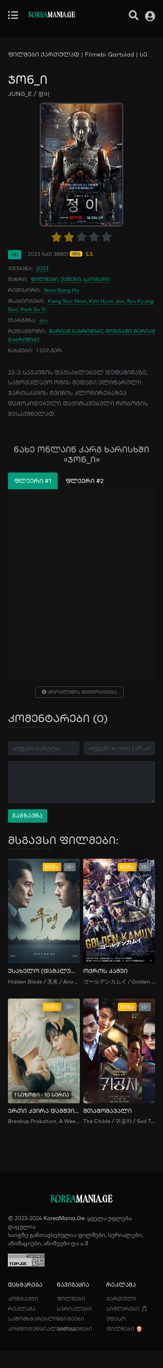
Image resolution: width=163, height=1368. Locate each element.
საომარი (96, 279)
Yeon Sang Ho (61, 290)
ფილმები (44, 279)
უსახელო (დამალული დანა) (44, 971)
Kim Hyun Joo (107, 300)
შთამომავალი (107, 1111)
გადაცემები (74, 1328)
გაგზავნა (27, 815)
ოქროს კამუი (105, 971)
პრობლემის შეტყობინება (81, 692)
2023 (42, 268)
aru (43, 320)
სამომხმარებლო (33, 1318)
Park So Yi (33, 309)
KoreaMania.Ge (63, 1218)
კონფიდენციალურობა (42, 1328)
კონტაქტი (23, 1298)
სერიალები (74, 1308)
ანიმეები (70, 1318)
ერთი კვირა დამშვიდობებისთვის (44, 1111)
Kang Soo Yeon (67, 300)
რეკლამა (22, 1308)
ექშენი (71, 279)
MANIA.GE (51, 15)
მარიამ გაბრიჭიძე (76, 331)
